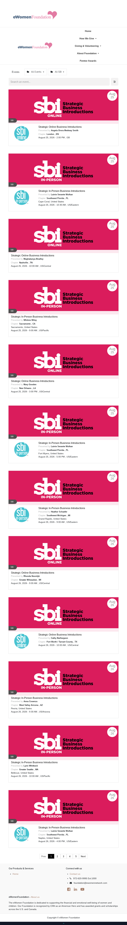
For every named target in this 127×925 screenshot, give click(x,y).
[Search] (107, 82)
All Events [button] (36, 72)
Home (15, 874)
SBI (12, 120)
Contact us (75, 874)
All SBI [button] (58, 72)
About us (35, 897)
